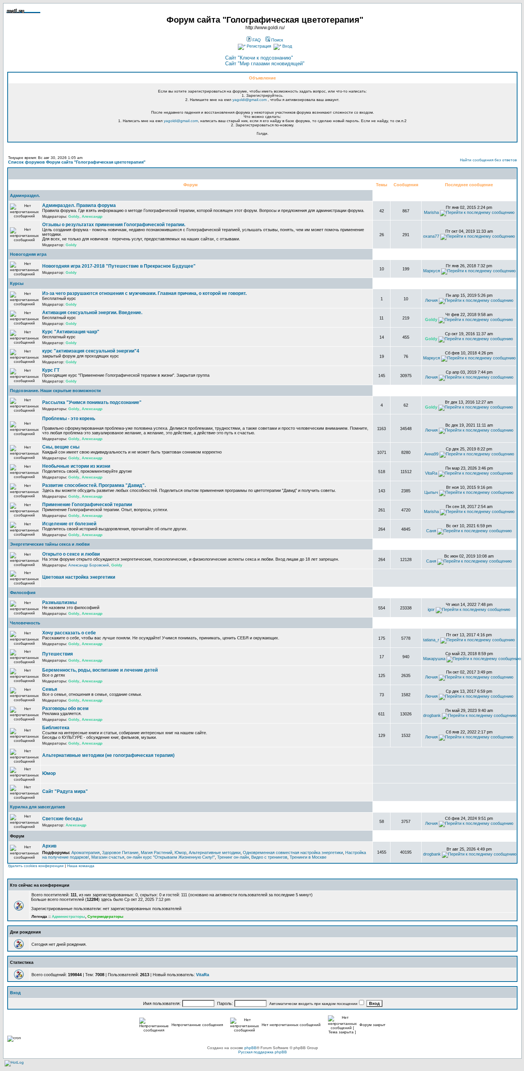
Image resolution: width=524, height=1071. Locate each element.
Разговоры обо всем (65, 708)
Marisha (431, 212)
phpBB (250, 1048)
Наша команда (80, 866)
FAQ (256, 40)
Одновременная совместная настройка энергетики (293, 852)
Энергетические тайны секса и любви (50, 544)
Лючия (431, 300)
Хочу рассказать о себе (69, 633)
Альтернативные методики (215, 852)
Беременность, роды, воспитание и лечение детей (100, 670)
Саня (431, 530)
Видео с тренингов (269, 857)
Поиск (276, 40)
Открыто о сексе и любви (71, 554)
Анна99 (431, 454)
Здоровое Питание (120, 852)
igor (431, 609)
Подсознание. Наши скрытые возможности (55, 390)
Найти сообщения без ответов (488, 160)
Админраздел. (25, 195)
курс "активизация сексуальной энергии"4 (90, 351)
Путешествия (57, 654)
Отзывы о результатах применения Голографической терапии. (113, 224)
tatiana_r (431, 639)
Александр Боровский (88, 565)
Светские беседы (62, 818)
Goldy (73, 216)
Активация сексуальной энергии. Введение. (92, 312)
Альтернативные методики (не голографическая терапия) (108, 755)
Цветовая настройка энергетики (78, 577)
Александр (92, 216)
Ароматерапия (85, 852)
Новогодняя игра (28, 254)
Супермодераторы (105, 916)
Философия (22, 592)
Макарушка (434, 658)
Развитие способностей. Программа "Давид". (94, 485)
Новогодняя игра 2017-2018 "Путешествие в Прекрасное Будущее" (119, 266)
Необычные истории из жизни (76, 466)
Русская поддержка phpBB (262, 1052)
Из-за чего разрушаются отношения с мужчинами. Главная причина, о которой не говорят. (144, 293)
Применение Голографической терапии (87, 504)
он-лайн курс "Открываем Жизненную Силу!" (171, 857)
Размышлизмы (59, 602)
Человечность (25, 623)
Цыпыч (431, 492)
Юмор (49, 773)
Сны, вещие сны (60, 447)
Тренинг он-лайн (233, 857)
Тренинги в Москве (308, 857)
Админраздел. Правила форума (79, 205)
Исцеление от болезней (69, 523)
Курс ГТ (50, 370)
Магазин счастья (107, 857)
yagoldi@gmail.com (249, 100)
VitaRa (431, 473)
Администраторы (68, 916)
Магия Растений (156, 852)
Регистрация (258, 46)
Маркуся (431, 270)
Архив (49, 846)
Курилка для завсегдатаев (37, 806)
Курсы (16, 283)
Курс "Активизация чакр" (70, 331)
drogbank (432, 715)
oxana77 (431, 236)
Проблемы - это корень (68, 418)
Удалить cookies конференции (36, 866)
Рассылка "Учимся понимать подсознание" (92, 402)
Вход (286, 46)
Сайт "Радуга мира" (65, 791)
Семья (49, 689)
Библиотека (55, 727)
